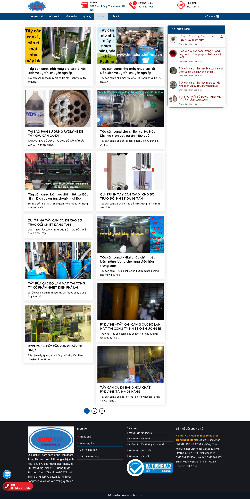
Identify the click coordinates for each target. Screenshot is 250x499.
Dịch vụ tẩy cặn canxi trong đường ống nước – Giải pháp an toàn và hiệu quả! (200, 54)
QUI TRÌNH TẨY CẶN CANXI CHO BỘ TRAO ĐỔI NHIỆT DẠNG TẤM (127, 196)
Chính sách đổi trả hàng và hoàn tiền (147, 444)
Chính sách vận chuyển (140, 432)
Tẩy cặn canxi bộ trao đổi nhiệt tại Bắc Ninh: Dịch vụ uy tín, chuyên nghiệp (58, 196)
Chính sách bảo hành (139, 438)
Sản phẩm (71, 16)
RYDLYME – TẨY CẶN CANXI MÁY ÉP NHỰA (55, 348)
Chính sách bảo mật (139, 456)
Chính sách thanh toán (140, 450)
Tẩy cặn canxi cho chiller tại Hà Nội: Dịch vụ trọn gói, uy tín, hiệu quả (127, 133)
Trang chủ (85, 436)
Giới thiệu (54, 16)
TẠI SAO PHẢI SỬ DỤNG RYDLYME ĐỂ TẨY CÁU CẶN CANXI (55, 133)
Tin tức (101, 16)
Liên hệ (115, 16)
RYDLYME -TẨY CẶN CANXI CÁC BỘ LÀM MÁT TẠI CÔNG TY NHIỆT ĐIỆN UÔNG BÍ (130, 326)
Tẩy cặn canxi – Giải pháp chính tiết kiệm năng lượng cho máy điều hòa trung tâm (127, 261)
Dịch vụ (86, 16)
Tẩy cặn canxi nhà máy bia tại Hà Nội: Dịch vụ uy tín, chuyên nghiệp (57, 71)
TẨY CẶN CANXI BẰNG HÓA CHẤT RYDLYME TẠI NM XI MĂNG (125, 389)
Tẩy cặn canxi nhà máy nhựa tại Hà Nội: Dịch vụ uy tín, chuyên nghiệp (127, 71)
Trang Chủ (37, 16)
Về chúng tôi (87, 443)
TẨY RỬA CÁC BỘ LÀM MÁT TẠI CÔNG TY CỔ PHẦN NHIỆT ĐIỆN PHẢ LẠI (56, 285)
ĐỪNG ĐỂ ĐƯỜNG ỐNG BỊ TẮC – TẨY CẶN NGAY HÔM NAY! (201, 38)
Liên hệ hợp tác (88, 449)
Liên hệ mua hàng (89, 456)
